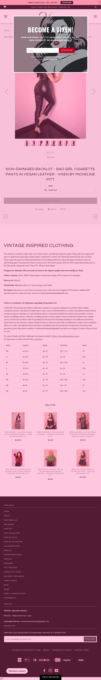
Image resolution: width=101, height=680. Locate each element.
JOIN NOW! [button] (67, 50)
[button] (84, 19)
